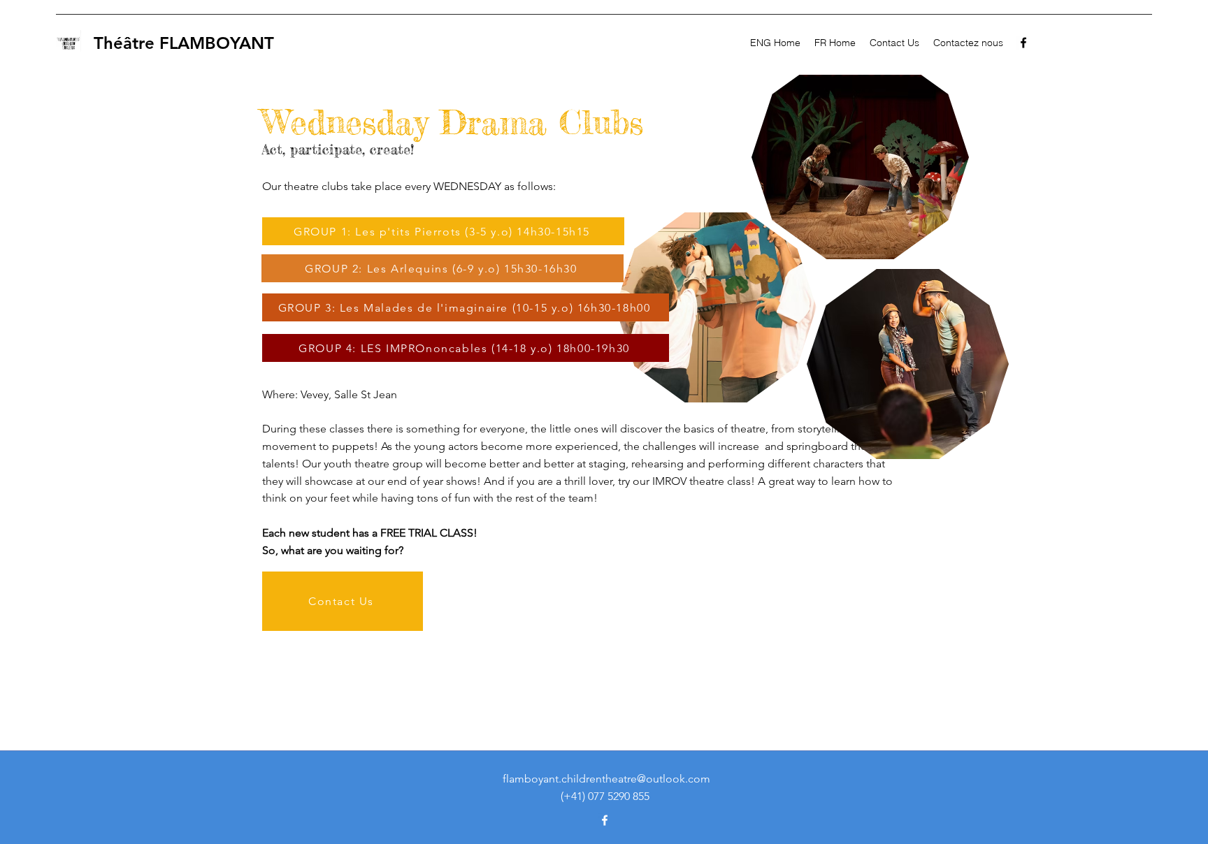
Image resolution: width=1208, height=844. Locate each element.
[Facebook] (1023, 43)
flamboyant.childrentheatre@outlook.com (606, 778)
